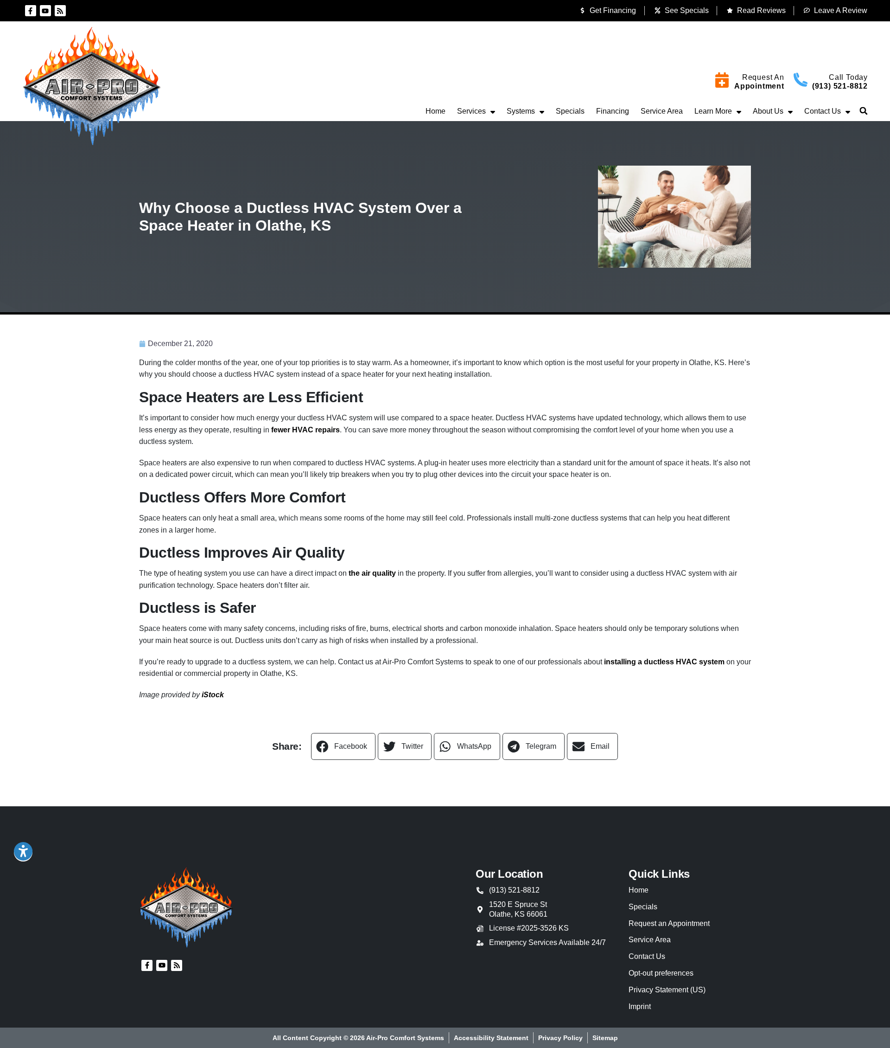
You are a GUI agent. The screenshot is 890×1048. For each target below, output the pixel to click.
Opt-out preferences (661, 973)
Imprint (640, 1006)
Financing (612, 111)
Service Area (662, 111)
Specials (570, 111)
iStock (213, 695)
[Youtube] (45, 10)
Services (471, 111)
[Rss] (60, 10)
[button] (863, 111)
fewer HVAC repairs (305, 430)
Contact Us (822, 111)
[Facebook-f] (30, 10)
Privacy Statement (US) (667, 990)
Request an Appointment (669, 923)
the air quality (372, 573)
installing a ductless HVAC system (664, 662)
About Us (768, 111)
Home (435, 111)
